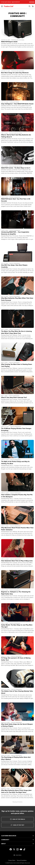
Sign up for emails (19, 819)
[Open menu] (2, 6)
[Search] (30, 6)
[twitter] (14, 849)
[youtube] (21, 849)
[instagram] (17, 849)
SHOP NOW (31, 2)
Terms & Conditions (22, 860)
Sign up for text (18, 825)
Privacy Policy (11, 860)
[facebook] (11, 849)
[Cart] (33, 6)
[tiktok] (24, 849)
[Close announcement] (1, 1)
